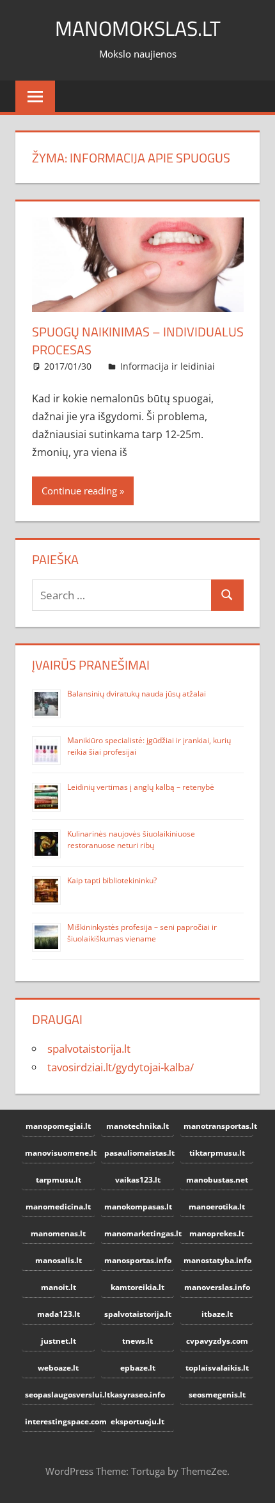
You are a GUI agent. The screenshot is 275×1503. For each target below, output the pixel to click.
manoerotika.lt (217, 1206)
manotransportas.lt (218, 1126)
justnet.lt (58, 1340)
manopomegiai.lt (58, 1126)
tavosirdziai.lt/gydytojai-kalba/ (120, 1067)
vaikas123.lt (138, 1179)
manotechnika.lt (137, 1126)
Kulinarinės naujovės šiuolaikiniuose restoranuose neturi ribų (131, 839)
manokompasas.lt (138, 1206)
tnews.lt (137, 1340)
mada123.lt (58, 1314)
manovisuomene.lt (60, 1152)
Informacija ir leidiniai (167, 366)
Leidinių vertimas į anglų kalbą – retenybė (140, 787)
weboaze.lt (58, 1367)
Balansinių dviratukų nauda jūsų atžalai (136, 693)
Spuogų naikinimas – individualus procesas (138, 340)
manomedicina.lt (58, 1206)
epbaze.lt (137, 1367)
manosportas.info (137, 1260)
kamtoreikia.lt (137, 1287)
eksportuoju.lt (137, 1421)
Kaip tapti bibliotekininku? (112, 880)
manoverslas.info (217, 1287)
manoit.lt (58, 1287)
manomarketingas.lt (139, 1233)
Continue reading (79, 490)
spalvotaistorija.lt (88, 1048)
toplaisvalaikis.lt (217, 1367)
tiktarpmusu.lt (217, 1152)
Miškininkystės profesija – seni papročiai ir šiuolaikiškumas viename (142, 933)
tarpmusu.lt (58, 1179)
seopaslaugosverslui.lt (60, 1394)
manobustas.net (217, 1179)
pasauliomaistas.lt (139, 1152)
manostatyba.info (217, 1260)
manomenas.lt (58, 1233)
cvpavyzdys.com (217, 1340)
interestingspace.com (60, 1421)
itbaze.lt (217, 1314)
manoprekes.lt (216, 1233)
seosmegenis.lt (217, 1394)
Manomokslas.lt (138, 28)
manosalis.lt (58, 1260)
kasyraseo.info (137, 1394)
